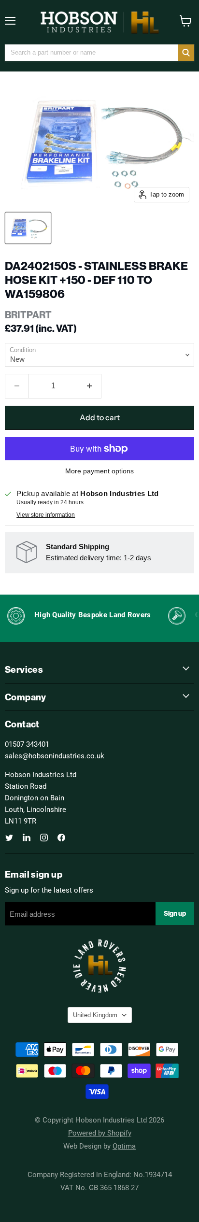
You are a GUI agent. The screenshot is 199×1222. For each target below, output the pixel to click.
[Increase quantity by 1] (90, 386)
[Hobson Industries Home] (99, 22)
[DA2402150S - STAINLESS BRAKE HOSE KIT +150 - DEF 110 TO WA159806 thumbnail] (28, 228)
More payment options (99, 471)
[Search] (186, 52)
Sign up (175, 913)
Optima (124, 1146)
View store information (45, 515)
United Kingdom (95, 1015)
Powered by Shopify (99, 1132)
